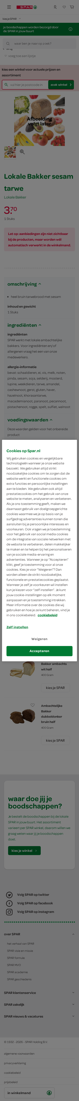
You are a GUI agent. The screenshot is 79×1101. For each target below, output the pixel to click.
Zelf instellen (17, 627)
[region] (39, 550)
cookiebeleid (47, 615)
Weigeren (39, 639)
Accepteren (39, 651)
